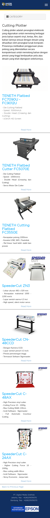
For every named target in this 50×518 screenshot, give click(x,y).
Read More (26, 130)
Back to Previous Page (12, 487)
